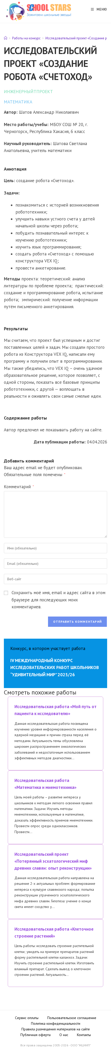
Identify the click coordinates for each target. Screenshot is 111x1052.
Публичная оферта (35, 1034)
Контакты (84, 1034)
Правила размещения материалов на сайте (55, 1029)
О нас (63, 1034)
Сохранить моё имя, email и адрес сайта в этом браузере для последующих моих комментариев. (58, 599)
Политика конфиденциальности (55, 1023)
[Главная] (5, 38)
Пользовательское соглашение (71, 1017)
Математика (18, 102)
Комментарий (19, 486)
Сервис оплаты (26, 1017)
